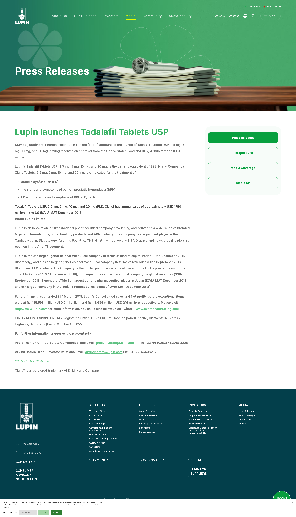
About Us (59, 16)
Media (131, 16)
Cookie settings (28, 512)
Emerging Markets (148, 415)
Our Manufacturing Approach (103, 438)
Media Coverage (243, 168)
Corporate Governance (200, 415)
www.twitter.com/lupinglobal (157, 309)
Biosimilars (144, 427)
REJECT (43, 512)
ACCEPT (56, 512)
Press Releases (243, 138)
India (141, 419)
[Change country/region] (245, 16)
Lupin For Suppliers (198, 471)
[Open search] (253, 16)
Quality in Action (97, 442)
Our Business (85, 16)
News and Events (197, 423)
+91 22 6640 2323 (33, 452)
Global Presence (97, 434)
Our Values (94, 419)
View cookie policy (10, 512)
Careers (220, 15)
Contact (234, 15)
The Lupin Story (97, 411)
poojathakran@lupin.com (115, 343)
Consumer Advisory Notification (26, 475)
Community (152, 16)
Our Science (95, 447)
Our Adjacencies (147, 432)
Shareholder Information (200, 419)
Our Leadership (97, 423)
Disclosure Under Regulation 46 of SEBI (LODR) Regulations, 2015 (203, 430)
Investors (111, 16)
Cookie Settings (74, 505)
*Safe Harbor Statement (33, 361)
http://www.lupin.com (31, 309)
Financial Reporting (198, 411)
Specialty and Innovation (151, 423)
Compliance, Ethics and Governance (101, 429)
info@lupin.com (31, 443)
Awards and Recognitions (101, 451)
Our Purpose (95, 415)
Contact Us (25, 462)
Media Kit (243, 183)
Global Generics (147, 411)
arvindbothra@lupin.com (103, 352)
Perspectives (243, 153)
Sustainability (180, 16)
